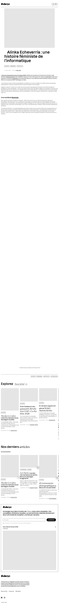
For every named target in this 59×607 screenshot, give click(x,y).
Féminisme (12, 66)
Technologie (54, 376)
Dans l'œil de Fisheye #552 (10, 527)
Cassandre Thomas (34, 424)
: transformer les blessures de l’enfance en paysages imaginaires (29, 475)
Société (7, 66)
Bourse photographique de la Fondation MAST (14, 75)
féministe (15, 97)
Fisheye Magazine (52, 498)
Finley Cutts (18, 70)
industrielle (15, 78)
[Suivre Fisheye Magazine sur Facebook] (1, 597)
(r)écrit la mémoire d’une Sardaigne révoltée (9, 417)
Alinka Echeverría (10, 76)
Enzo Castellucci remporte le (28, 410)
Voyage (41, 479)
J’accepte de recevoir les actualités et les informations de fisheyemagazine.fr (17, 523)
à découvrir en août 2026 (47, 485)
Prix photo (20, 66)
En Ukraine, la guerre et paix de (47, 408)
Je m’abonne (51, 519)
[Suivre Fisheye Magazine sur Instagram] (4, 597)
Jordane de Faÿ (14, 430)
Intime (29, 469)
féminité (48, 76)
